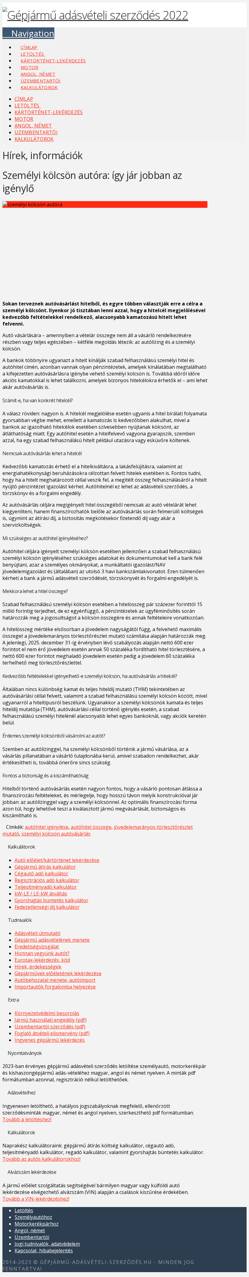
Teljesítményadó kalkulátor (46, 887)
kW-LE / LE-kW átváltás (41, 893)
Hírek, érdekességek (38, 966)
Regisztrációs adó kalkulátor (47, 880)
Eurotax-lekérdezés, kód (42, 960)
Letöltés (24, 1210)
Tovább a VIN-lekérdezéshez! (35, 1198)
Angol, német (30, 1230)
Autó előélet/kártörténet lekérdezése (57, 860)
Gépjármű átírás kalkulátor (45, 867)
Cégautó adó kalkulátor (41, 873)
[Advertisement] (104, 252)
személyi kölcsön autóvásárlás (56, 833)
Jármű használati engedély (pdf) (51, 1020)
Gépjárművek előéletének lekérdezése (58, 973)
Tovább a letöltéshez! (26, 1119)
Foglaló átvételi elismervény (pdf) (52, 1033)
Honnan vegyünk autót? (42, 953)
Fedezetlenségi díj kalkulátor (47, 907)
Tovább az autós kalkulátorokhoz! (41, 1159)
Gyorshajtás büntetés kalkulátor (51, 900)
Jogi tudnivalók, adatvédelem (47, 1243)
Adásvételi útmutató (37, 933)
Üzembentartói (32, 1237)
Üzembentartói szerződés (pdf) (50, 1026)
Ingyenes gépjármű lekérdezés (50, 1040)
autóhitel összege (91, 827)
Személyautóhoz (33, 1217)
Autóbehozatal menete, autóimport (55, 980)
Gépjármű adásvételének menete (52, 940)
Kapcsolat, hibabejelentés (44, 1250)
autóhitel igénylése (46, 827)
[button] (28, 33)
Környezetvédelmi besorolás (47, 1013)
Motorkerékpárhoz (37, 1223)
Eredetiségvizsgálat (37, 946)
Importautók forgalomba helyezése (55, 986)
